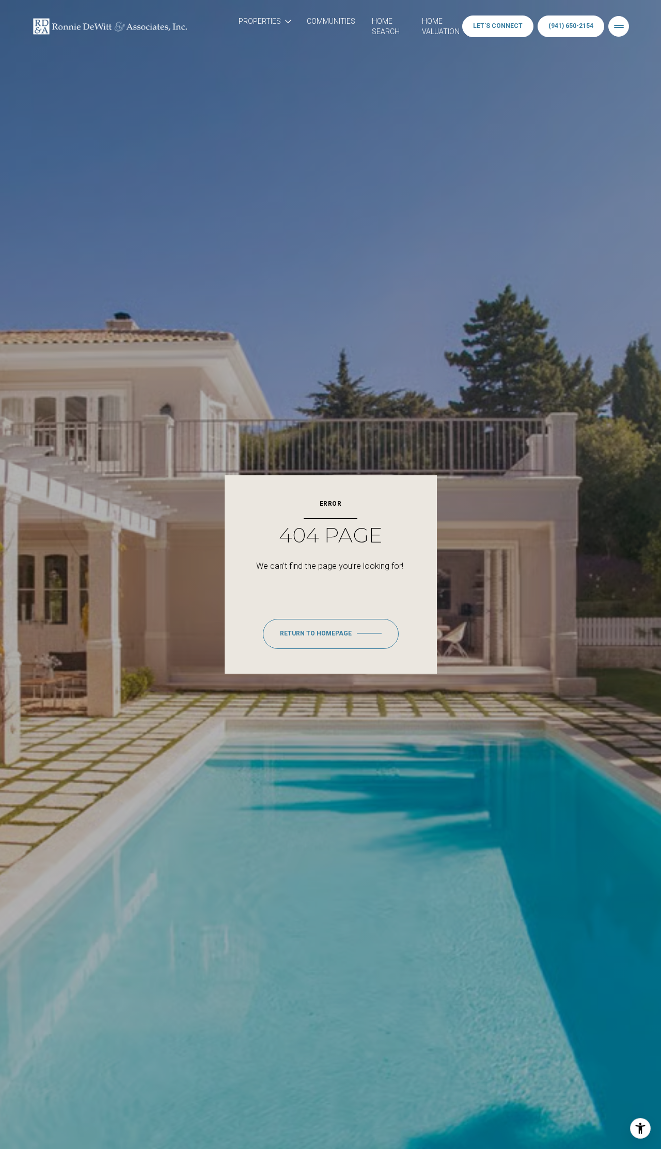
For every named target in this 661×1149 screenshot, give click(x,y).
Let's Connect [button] (498, 25)
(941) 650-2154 (570, 25)
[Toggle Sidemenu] (618, 26)
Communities (331, 21)
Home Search (386, 26)
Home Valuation (441, 26)
